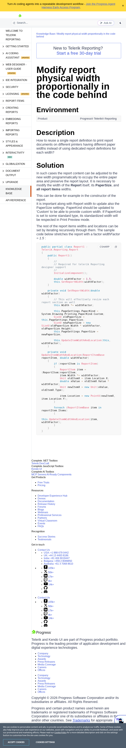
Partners (42, 518)
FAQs (41, 526)
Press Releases (46, 661)
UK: (56, 555)
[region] (63, 735)
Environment (57, 110)
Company (43, 653)
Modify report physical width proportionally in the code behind (73, 82)
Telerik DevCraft (40, 463)
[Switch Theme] (120, 22)
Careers (42, 667)
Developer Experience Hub (52, 495)
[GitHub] (45, 589)
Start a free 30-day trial (79, 53)
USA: (56, 552)
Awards (42, 659)
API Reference (16, 200)
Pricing (41, 485)
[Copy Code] (116, 247)
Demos (41, 498)
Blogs (41, 509)
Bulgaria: (58, 561)
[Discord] (45, 592)
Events (41, 523)
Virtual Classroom (47, 520)
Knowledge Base (14, 191)
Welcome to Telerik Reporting (14, 35)
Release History (46, 504)
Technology (44, 656)
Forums (42, 506)
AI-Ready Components (59, 474)
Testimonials (44, 539)
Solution (50, 165)
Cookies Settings (45, 742)
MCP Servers (39, 474)
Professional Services (49, 515)
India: (57, 558)
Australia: (58, 563)
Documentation (46, 501)
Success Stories (46, 536)
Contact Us (44, 550)
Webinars (43, 512)
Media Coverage (47, 664)
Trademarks (81, 720)
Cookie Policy (60, 732)
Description (55, 132)
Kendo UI (37, 469)
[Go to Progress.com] (41, 633)
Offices (41, 670)
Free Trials (43, 482)
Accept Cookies (16, 742)
